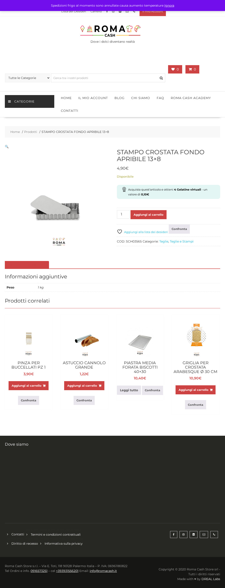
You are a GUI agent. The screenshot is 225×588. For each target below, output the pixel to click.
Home (66, 98)
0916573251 (39, 571)
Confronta (179, 229)
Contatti (69, 111)
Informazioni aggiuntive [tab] (26, 265)
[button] (7, 147)
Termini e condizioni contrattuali (56, 535)
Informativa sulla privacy (64, 544)
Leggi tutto (129, 390)
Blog (119, 98)
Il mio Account (152, 11)
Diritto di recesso (24, 544)
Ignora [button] (169, 5)
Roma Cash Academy (191, 98)
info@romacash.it (103, 571)
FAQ (160, 98)
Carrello (96, 11)
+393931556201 (67, 571)
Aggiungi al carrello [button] (27, 385)
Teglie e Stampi (182, 241)
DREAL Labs (210, 579)
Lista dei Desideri (73, 11)
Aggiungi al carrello (148, 214)
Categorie (24, 101)
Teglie (163, 241)
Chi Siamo (140, 98)
